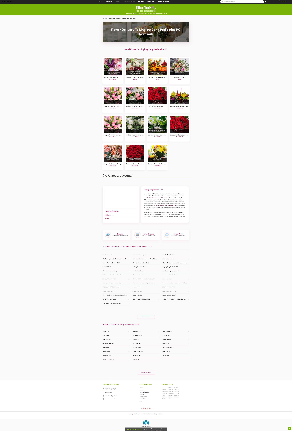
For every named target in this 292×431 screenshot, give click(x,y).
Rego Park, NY (166, 351)
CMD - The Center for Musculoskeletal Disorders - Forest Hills (116, 295)
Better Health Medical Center (111, 287)
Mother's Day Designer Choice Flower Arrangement (113, 77)
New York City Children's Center (112, 303)
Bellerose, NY (136, 331)
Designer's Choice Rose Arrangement (157, 106)
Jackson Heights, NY (108, 359)
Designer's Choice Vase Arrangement (135, 77)
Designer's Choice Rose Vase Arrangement (179, 135)
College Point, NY (167, 331)
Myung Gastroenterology (110, 271)
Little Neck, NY (137, 347)
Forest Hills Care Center (109, 299)
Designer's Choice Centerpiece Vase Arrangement (179, 106)
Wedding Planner (129, 2)
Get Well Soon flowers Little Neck (157, 198)
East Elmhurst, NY (138, 335)
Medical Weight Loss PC (109, 279)
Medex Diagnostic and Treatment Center (174, 299)
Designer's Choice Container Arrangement (135, 106)
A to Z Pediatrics (137, 291)
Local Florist (143, 398)
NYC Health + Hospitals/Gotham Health (144, 279)
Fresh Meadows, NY (108, 343)
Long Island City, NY (168, 347)
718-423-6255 (108, 392)
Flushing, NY (136, 339)
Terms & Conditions (144, 392)
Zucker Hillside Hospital (139, 255)
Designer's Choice (179, 77)
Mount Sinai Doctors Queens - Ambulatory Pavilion (146, 259)
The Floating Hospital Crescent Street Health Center (116, 259)
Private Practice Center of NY (111, 263)
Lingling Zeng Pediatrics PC (170, 267)
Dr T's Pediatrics (137, 295)
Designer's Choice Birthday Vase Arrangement (113, 164)
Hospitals (142, 394)
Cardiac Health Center (139, 271)
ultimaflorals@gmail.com (111, 396)
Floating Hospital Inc (168, 255)
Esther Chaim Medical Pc (170, 295)
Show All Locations (146, 372)
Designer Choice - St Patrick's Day (157, 135)
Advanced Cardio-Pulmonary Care (112, 283)
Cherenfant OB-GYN (138, 275)
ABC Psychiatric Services (170, 291)
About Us (118, 2)
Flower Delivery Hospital (113, 18)
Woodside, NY (136, 355)
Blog (141, 401)
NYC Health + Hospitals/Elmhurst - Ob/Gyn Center (176, 283)
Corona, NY (106, 335)
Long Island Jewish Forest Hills (141, 299)
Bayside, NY (106, 331)
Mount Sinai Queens (168, 259)
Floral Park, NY (107, 339)
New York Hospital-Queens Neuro (172, 271)
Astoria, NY (166, 355)
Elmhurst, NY (166, 335)
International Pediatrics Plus (171, 275)
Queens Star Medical (109, 291)
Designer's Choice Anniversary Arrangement (113, 135)
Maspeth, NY (106, 351)
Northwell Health (107, 255)
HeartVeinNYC (107, 267)
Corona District (167, 279)
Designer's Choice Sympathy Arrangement (135, 135)
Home (100, 2)
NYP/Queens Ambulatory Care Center (113, 275)
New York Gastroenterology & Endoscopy (144, 283)
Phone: (107, 218)
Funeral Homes (143, 396)
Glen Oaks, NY (136, 343)
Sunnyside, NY (107, 355)
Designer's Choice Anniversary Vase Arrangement (113, 106)
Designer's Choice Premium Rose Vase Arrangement (135, 164)
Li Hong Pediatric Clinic (139, 267)
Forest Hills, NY (167, 339)
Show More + (146, 316)
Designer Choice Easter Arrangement (157, 164)
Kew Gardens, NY (107, 347)
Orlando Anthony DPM (169, 287)
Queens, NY (136, 359)
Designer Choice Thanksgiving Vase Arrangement (157, 77)
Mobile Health (137, 287)
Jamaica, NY (166, 343)
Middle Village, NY (138, 351)
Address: (108, 215)
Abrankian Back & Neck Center (141, 263)
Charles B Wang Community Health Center (175, 263)
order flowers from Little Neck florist (167, 205)
